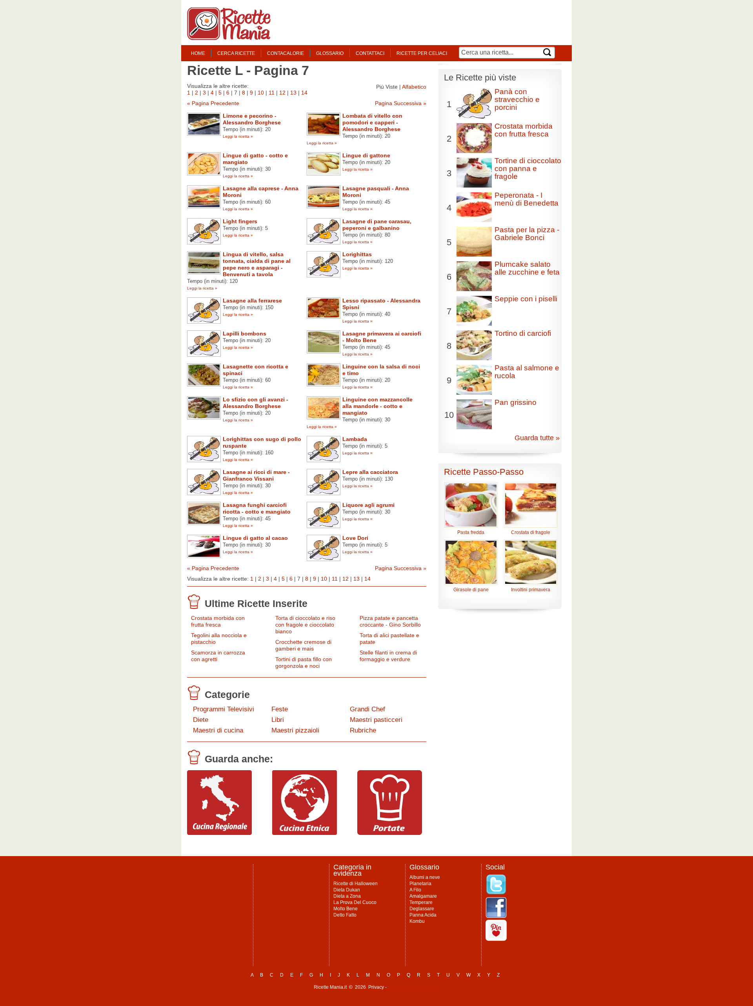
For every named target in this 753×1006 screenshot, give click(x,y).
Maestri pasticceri (376, 719)
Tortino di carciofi (523, 333)
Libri (277, 719)
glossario (330, 53)
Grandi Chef (367, 709)
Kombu (417, 921)
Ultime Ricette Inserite (256, 603)
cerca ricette (236, 53)
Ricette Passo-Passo (484, 472)
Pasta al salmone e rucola (527, 372)
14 (304, 92)
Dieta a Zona (347, 896)
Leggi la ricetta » (238, 136)
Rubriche (363, 730)
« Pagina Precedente (213, 103)
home (198, 53)
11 (272, 92)
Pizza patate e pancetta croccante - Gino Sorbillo (390, 621)
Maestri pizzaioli (295, 730)
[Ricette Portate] (389, 833)
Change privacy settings (413, 987)
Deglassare (421, 908)
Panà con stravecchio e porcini (517, 99)
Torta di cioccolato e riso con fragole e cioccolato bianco (305, 624)
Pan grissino (516, 402)
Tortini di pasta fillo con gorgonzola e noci (303, 662)
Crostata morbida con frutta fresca (218, 621)
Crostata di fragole (530, 532)
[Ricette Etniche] (304, 833)
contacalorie (285, 53)
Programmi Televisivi (223, 709)
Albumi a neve (424, 877)
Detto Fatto (344, 915)
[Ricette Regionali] (219, 833)
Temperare (421, 902)
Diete (200, 719)
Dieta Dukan (346, 890)
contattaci (370, 53)
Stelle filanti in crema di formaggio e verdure (388, 655)
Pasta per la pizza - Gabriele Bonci (527, 234)
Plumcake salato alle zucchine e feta (527, 268)
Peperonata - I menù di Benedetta (526, 199)
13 (293, 92)
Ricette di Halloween (355, 883)
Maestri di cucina (218, 730)
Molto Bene (345, 908)
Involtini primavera (530, 589)
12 (282, 92)
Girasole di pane (471, 589)
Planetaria (420, 883)
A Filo (415, 890)
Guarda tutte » (537, 438)
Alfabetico (414, 87)
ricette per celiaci (422, 53)
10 (261, 92)
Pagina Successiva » (400, 103)
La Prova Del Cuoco (354, 902)
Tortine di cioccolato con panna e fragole (528, 168)
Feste (279, 709)
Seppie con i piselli (526, 299)
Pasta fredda (470, 532)
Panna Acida (423, 915)
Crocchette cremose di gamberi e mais (303, 645)
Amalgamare (423, 896)
